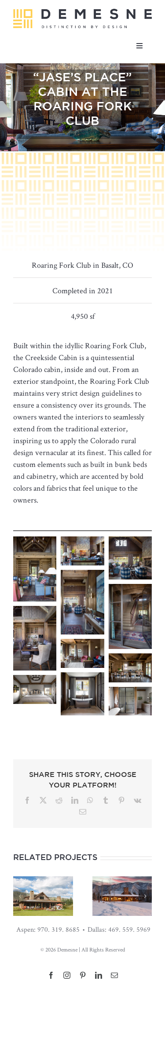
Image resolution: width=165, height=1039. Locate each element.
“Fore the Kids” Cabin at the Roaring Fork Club (43, 901)
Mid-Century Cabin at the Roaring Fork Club (122, 901)
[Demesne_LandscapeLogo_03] (82, 12)
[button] (19, 896)
